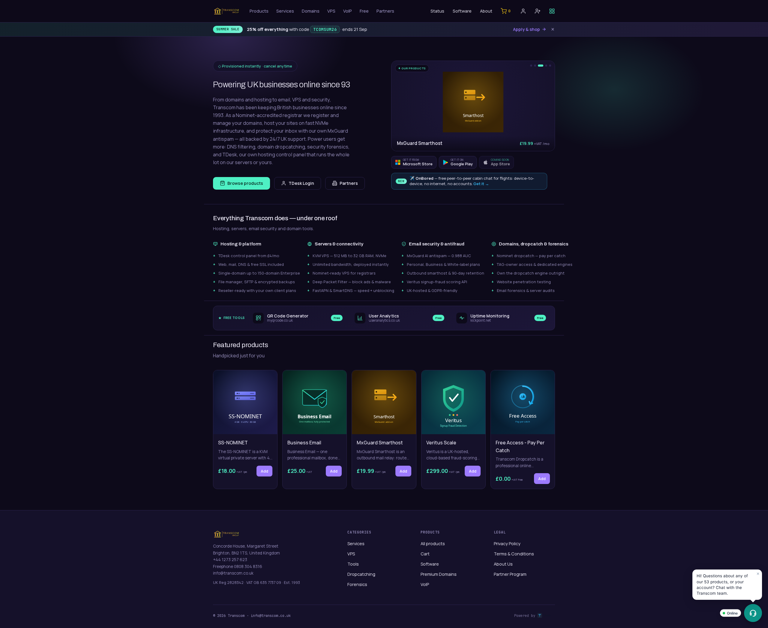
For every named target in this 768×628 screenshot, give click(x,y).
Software (462, 11)
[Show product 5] (550, 66)
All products (433, 543)
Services (285, 11)
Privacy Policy (507, 543)
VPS (331, 11)
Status (437, 11)
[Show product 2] (535, 66)
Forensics (357, 584)
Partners (385, 11)
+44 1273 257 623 (230, 559)
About (486, 11)
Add (264, 471)
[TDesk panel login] (552, 11)
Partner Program (510, 574)
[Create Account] (538, 11)
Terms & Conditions (514, 554)
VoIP (347, 11)
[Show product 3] (540, 66)
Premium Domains (439, 574)
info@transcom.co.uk (233, 573)
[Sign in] (523, 11)
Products (259, 11)
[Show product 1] (531, 66)
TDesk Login (301, 183)
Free (364, 11)
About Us (503, 564)
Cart (425, 554)
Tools (353, 564)
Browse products (245, 183)
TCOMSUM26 (325, 29)
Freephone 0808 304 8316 (237, 566)
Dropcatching (361, 574)
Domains (311, 11)
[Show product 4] (546, 66)
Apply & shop (526, 29)
